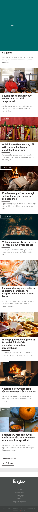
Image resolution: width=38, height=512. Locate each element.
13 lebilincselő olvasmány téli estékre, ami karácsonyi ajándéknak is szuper (18, 147)
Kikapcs (5, 363)
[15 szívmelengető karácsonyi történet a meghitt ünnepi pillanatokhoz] (19, 178)
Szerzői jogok (19, 496)
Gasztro (5, 409)
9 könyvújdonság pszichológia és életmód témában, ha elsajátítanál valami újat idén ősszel (18, 292)
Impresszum (19, 493)
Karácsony (6, 119)
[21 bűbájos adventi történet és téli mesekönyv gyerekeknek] (19, 227)
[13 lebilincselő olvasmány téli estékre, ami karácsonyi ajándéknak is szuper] (19, 129)
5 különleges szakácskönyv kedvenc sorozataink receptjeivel (17, 98)
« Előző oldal (8, 463)
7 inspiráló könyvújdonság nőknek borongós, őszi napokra (19, 390)
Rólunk (19, 490)
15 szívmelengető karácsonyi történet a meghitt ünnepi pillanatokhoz (18, 196)
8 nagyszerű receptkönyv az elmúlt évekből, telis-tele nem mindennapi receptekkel (18, 437)
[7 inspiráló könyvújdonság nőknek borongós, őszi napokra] (19, 373)
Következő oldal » (9, 458)
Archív (19, 499)
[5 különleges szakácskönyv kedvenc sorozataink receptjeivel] (19, 81)
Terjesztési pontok (19, 502)
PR (24, 510)
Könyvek (5, 70)
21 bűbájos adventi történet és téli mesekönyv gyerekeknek (19, 243)
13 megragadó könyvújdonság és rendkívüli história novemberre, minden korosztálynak (18, 344)
